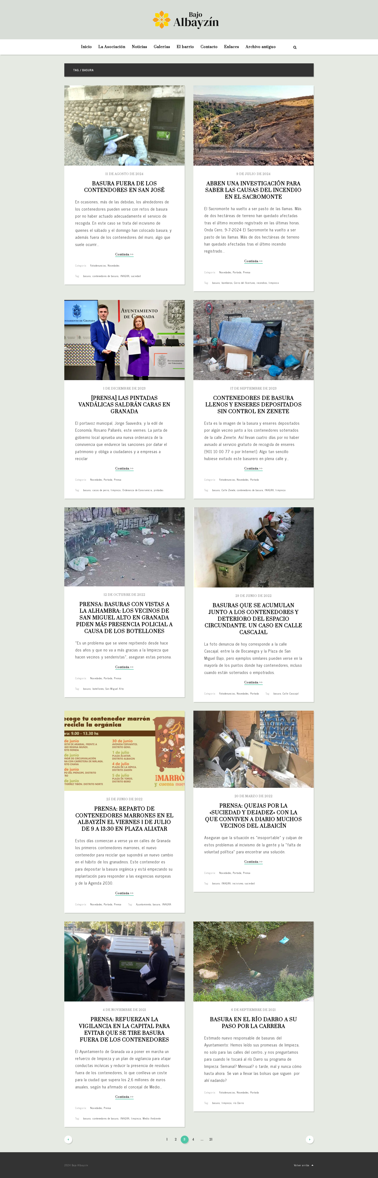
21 (211, 1140)
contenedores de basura (106, 276)
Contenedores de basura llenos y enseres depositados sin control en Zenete (254, 405)
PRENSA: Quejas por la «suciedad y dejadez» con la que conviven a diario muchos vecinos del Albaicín (254, 816)
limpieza (274, 283)
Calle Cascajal (291, 693)
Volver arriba (301, 1165)
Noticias (139, 47)
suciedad (136, 276)
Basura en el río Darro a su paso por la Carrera (254, 1023)
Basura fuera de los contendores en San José (124, 187)
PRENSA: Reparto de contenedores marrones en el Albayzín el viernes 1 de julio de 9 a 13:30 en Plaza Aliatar (125, 819)
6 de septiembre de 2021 (253, 1010)
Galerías (162, 47)
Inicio (86, 47)
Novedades (113, 265)
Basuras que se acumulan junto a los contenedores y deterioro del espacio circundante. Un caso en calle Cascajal (254, 619)
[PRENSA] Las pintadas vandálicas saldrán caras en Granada (125, 405)
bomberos (227, 283)
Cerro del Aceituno (244, 283)
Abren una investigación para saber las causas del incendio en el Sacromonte (254, 190)
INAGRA (125, 276)
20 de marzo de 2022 (253, 796)
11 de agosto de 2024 (124, 174)
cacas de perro (101, 490)
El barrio (185, 47)
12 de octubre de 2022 (124, 595)
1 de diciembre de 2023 (124, 389)
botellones (98, 689)
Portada (237, 272)
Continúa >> (124, 254)
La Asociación (111, 47)
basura (87, 276)
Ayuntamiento (143, 904)
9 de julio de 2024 (253, 174)
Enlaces (231, 47)
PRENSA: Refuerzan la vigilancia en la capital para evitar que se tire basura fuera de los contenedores (125, 1029)
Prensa (246, 272)
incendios (262, 283)
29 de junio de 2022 (253, 596)
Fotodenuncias (98, 265)
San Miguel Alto (114, 689)
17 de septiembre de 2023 (253, 389)
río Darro (238, 1103)
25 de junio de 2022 (124, 799)
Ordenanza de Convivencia (137, 490)
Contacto (209, 47)
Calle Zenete (228, 490)
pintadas (158, 490)
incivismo (237, 883)
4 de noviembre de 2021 (124, 1010)
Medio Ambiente (152, 1118)
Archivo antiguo (261, 47)
